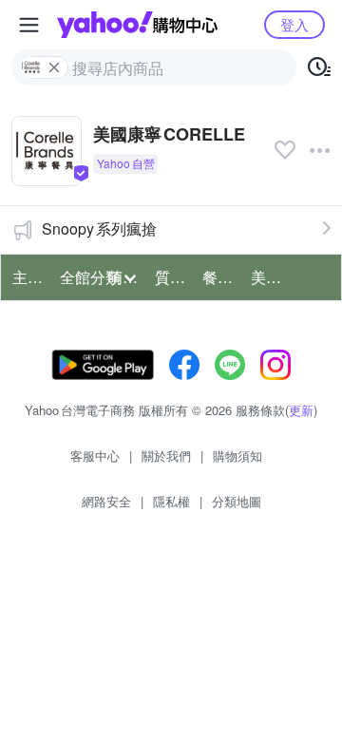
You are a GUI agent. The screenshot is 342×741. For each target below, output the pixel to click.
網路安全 (106, 501)
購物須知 (237, 455)
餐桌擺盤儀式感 (220, 277)
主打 (27, 277)
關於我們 (166, 455)
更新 (301, 410)
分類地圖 (236, 501)
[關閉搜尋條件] (54, 67)
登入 (294, 24)
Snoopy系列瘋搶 (99, 228)
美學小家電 (269, 277)
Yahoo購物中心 (137, 24)
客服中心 (95, 455)
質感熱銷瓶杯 (173, 277)
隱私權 (171, 501)
